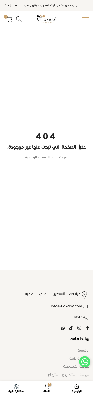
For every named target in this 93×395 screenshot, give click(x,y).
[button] (84, 361)
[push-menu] (85, 19)
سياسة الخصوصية (76, 366)
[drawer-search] (19, 19)
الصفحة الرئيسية (37, 157)
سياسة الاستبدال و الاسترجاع (68, 375)
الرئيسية (83, 350)
